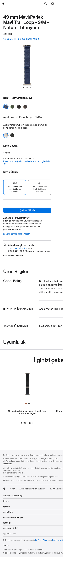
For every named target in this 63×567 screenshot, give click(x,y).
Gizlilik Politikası (9, 553)
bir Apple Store (41, 540)
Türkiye (6, 545)
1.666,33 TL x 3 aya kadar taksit (21, 38)
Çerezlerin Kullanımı (27, 553)
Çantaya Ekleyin (27, 210)
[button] (45, 3)
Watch (12, 489)
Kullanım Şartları (44, 553)
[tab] (23, 87)
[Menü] (59, 3)
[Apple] (4, 488)
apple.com (7, 463)
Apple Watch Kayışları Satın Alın (32, 489)
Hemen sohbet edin (17, 248)
